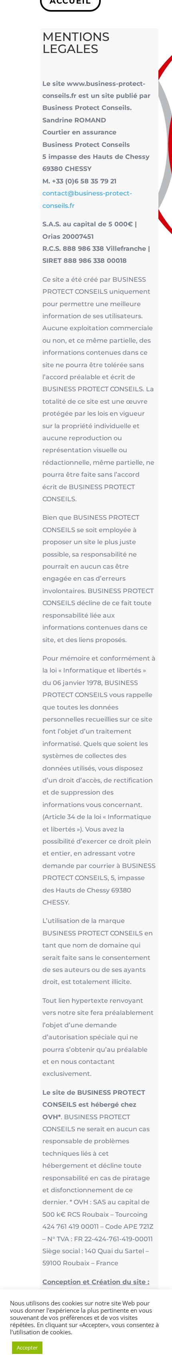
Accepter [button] (27, 1347)
